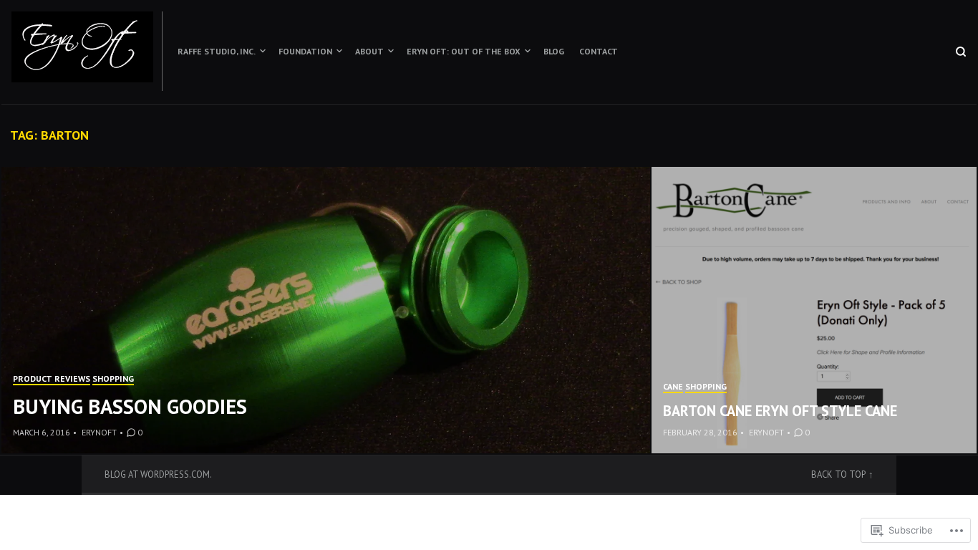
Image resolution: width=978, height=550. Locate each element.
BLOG (553, 51)
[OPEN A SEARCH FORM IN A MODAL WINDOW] (961, 51)
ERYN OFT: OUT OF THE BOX (464, 51)
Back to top (838, 474)
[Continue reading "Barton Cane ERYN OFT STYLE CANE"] (814, 310)
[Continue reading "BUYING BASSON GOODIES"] (326, 310)
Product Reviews (51, 378)
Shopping (113, 378)
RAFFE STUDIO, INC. (217, 51)
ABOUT (369, 51)
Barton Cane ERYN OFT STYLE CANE (780, 410)
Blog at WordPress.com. (158, 474)
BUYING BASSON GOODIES (130, 406)
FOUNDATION (305, 51)
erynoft (99, 432)
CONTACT (598, 51)
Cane (673, 386)
